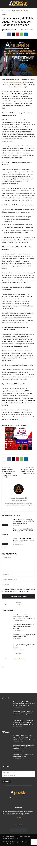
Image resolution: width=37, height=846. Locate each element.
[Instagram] (17, 508)
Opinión (8, 10)
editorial (10, 425)
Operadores (5, 525)
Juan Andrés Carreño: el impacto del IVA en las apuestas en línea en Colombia (23, 626)
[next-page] (6, 548)
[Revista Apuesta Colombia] (3, 30)
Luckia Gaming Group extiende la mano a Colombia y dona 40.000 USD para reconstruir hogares (23, 521)
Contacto (18, 817)
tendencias (23, 425)
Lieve (16, 838)
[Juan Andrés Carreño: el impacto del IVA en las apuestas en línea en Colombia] (7, 627)
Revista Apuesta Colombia (13, 29)
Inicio (3, 10)
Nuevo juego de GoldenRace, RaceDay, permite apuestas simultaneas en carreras (24, 646)
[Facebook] (9, 34)
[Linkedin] (26, 34)
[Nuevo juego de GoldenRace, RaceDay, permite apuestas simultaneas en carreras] (7, 647)
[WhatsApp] (21, 34)
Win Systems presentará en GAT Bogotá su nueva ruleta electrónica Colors (28, 471)
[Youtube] (23, 508)
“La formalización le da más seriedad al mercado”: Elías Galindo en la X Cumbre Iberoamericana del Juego (23, 722)
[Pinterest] (17, 34)
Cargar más (18, 653)
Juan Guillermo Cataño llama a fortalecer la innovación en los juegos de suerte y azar (23, 540)
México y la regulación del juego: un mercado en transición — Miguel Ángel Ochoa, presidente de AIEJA (24, 703)
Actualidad (4, 534)
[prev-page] (3, 548)
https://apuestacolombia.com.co (18, 500)
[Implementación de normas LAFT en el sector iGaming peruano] (7, 637)
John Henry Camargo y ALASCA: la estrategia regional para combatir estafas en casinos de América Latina (24, 713)
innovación (16, 425)
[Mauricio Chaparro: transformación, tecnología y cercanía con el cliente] (7, 531)
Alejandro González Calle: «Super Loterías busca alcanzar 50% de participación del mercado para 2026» (9, 473)
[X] (13, 34)
